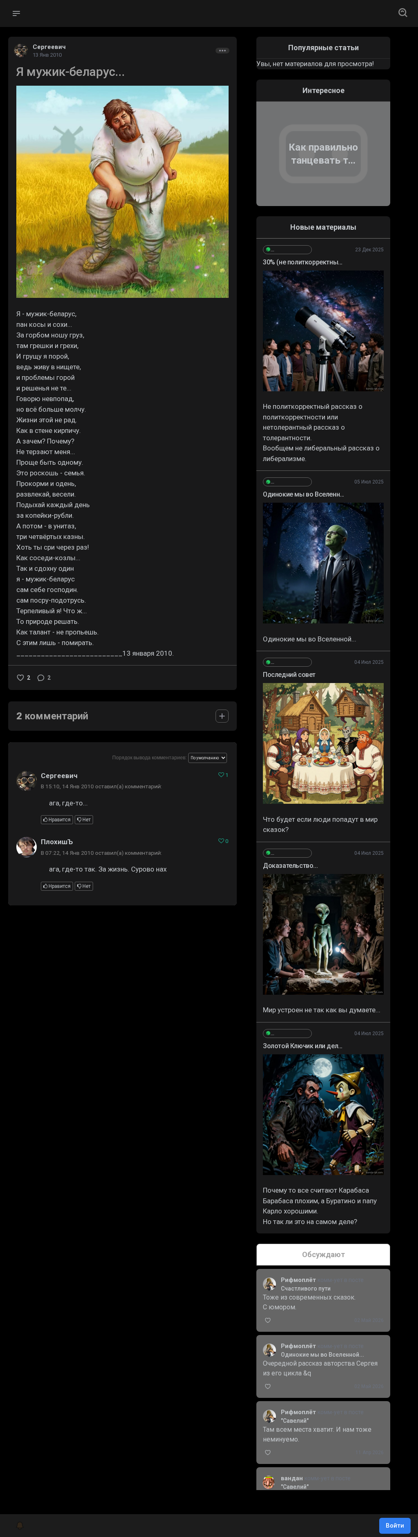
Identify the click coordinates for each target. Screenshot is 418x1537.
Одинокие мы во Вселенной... (322, 1354)
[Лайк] (20, 677)
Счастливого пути (306, 1288)
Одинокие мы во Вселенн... (303, 494)
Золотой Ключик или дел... (302, 1046)
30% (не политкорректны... (302, 262)
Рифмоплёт (299, 1280)
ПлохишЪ (57, 842)
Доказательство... (290, 865)
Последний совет (289, 675)
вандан (293, 1478)
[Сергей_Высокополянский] (287, 249)
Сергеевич (49, 47)
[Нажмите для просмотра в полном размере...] (122, 192)
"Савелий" (295, 1420)
